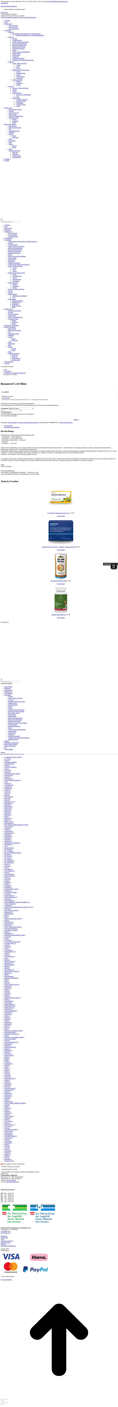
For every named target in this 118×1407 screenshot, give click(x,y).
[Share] (3, 1402)
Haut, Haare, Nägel (13, 713)
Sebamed (7, 1085)
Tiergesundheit (8, 749)
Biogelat (7, 811)
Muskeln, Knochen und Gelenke (17, 723)
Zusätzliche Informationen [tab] (12, 427)
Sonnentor (8, 1101)
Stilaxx (7, 1110)
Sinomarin (8, 1096)
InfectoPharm (8, 923)
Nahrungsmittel (12, 422)
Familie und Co (12, 703)
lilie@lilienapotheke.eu (61, 1)
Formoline (8, 885)
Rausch (7, 1045)
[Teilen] (5, 1399)
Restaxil (7, 1052)
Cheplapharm (8, 831)
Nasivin (7, 983)
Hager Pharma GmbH (11, 910)
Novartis (7, 993)
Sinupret (7, 1098)
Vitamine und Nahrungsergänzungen (28, 422)
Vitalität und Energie (14, 736)
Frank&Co (8, 887)
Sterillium (7, 1108)
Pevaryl (7, 1027)
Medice (7, 966)
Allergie (10, 696)
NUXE (7, 999)
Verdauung (11, 734)
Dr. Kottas (8, 856)
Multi (6, 974)
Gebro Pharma (9, 895)
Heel (6, 915)
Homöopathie (12, 714)
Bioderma (7, 810)
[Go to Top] (59, 1397)
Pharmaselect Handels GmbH (13, 1030)
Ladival (7, 945)
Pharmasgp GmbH (10, 1032)
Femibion (7, 882)
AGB (2, 1239)
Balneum (7, 798)
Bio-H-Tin (8, 808)
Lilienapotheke (10, 951)
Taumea (7, 1119)
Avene (7, 793)
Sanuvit (7, 1080)
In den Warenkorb (6, 412)
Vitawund (7, 1151)
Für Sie (10, 708)
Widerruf (3, 1244)
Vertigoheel (8, 1142)
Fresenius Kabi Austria (11, 889)
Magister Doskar (9, 961)
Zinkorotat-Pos (9, 1161)
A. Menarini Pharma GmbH (13, 757)
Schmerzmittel (12, 731)
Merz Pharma (9, 969)
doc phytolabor (9, 848)
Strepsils (7, 1111)
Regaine (7, 1049)
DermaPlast (8, 836)
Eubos (7, 877)
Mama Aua (8, 963)
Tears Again (8, 1121)
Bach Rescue (8, 797)
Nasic (6, 981)
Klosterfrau (8, 933)
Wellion (7, 1156)
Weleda (7, 1154)
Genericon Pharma (10, 897)
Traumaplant (8, 1134)
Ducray (7, 864)
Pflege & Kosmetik (10, 746)
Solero (6, 1100)
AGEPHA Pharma (10, 767)
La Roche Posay (10, 943)
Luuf (6, 958)
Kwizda (7, 937)
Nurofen (7, 994)
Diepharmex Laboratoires (12, 843)
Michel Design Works (10, 744)
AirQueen (7, 770)
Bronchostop (9, 823)
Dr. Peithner (8, 859)
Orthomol (8, 1012)
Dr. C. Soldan (9, 851)
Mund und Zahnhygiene (15, 719)
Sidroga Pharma (10, 1088)
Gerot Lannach (9, 900)
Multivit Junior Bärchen (59, 614)
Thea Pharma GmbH (11, 1129)
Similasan (8, 1093)
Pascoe (7, 1021)
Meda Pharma (9, 965)
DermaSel (7, 838)
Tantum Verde (9, 1116)
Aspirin (7, 790)
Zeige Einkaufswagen (7, 6)
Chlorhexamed (9, 833)
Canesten (7, 828)
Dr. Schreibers (9, 862)
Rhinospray (8, 1054)
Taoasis (7, 1118)
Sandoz (7, 1068)
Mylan (6, 979)
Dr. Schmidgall (9, 861)
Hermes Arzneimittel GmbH (13, 918)
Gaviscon (7, 894)
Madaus (7, 960)
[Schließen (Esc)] (7, 1399)
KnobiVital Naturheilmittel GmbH (14, 935)
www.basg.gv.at (5, 1231)
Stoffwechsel (12, 733)
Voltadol (7, 1152)
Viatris (6, 1144)
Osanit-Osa (8, 1014)
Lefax (6, 948)
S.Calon (7, 1062)
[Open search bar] (2, 219)
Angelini (7, 783)
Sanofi (7, 1072)
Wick (6, 1157)
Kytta (6, 938)
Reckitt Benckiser (10, 1047)
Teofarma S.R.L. (9, 1124)
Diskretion (7, 688)
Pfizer (6, 1029)
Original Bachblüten (10, 1011)
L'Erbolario (8, 940)
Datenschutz (4, 1237)
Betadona (7, 805)
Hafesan (7, 909)
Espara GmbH (9, 876)
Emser (6, 872)
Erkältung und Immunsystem (16, 701)
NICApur (7, 986)
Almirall (7, 777)
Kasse (15, 6)
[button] (17, 414)
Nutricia (7, 996)
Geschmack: (4, 408)
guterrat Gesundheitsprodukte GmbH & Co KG (18, 907)
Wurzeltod (8, 1159)
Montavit (8, 973)
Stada (6, 1105)
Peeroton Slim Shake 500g (59, 581)
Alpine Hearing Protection (12, 780)
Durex (6, 867)
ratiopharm (8, 1044)
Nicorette (8, 988)
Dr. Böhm (8, 849)
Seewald (7, 1086)
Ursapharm (8, 1138)
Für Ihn (10, 706)
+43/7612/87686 (49, 1)
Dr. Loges (7, 857)
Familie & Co (8, 691)
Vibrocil (7, 1146)
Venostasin (8, 1141)
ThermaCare (8, 1131)
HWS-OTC (8, 922)
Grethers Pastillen (10, 904)
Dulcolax (7, 866)
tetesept (7, 1128)
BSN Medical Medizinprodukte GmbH (16, 825)
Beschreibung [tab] (8, 425)
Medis (7, 968)
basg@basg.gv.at (6, 1233)
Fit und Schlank (12, 705)
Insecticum (8, 925)
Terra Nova (8, 1126)
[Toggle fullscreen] (5, 1402)
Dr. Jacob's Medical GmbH (12, 853)
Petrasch (7, 1026)
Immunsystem (12, 716)
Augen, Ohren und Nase (15, 698)
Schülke (7, 1082)
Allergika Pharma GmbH (12, 773)
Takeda (7, 1114)
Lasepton (7, 946)
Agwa (6, 768)
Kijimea (7, 932)
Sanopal (7, 1073)
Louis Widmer (9, 956)
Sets (5, 747)
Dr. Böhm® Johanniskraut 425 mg (57, 513)
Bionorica (7, 815)
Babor (7, 795)
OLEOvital (8, 1002)
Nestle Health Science (66, 422)
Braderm (7, 820)
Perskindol (8, 1024)
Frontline (8, 890)
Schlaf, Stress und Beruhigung (17, 729)
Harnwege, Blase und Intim (16, 711)
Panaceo (7, 1017)
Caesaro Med (8, 826)
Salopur (7, 1065)
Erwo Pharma (9, 874)
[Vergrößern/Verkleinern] (1, 1399)
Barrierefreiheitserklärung (8, 1246)
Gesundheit (7, 695)
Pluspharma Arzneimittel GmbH (14, 1037)
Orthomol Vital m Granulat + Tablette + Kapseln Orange (58, 547)
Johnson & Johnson (11, 928)
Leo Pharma (8, 950)
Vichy (7, 1147)
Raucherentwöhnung (14, 726)
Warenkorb (4, 3)
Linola (6, 953)
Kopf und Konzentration (15, 718)
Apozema (8, 787)
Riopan (7, 1057)
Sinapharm (8, 1095)
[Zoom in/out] (7, 1402)
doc (6, 846)
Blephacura (8, 818)
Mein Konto (4, 12)
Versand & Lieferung (7, 1241)
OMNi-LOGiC (9, 1007)
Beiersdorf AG (9, 801)
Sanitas (7, 1070)
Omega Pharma (9, 1004)
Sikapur (7, 1091)
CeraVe (7, 829)
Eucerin (7, 879)
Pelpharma (8, 1022)
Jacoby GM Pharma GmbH (13, 927)
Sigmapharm (9, 1090)
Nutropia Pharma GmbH (12, 998)
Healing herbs (9, 913)
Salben (10, 728)
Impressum (4, 1236)
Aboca (6, 760)
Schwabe (8, 1083)
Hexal (6, 920)
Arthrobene (8, 788)
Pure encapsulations (11, 1042)
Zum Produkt (61, 516)
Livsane (7, 955)
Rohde (6, 1060)
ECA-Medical (9, 871)
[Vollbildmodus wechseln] (3, 1399)
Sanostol (7, 1075)
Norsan (7, 991)
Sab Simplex (8, 1063)
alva (6, 782)
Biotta (6, 816)
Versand (7, 398)
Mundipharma (9, 976)
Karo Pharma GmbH (11, 930)
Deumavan (8, 841)
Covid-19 (11, 700)
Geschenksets (8, 693)
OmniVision (8, 1009)
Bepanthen (8, 803)
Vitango (7, 1149)
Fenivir (7, 884)
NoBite (7, 989)
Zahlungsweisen (5, 1242)
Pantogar (7, 1019)
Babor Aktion (8, 686)
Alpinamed (8, 778)
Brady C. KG (8, 821)
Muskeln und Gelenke (14, 721)
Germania (7, 899)
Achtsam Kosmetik (10, 762)
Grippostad (8, 905)
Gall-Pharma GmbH (10, 892)
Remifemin (8, 1050)
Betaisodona (8, 806)
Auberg (7, 792)
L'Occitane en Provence (12, 941)
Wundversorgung (13, 739)
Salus (6, 1067)
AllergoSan (8, 775)
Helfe (6, 917)
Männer (6, 741)
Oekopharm (8, 1001)
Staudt (6, 1106)
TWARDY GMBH (10, 1136)
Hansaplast (8, 912)
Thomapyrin (8, 1133)
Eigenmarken (8, 690)
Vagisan (7, 1139)
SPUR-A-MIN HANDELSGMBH (15, 1103)
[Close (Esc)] (1, 1402)
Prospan (7, 1040)
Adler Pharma (9, 764)
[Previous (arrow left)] (1, 1404)
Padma (6, 1016)
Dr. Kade (7, 854)
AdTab (7, 765)
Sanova (7, 1077)
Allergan (7, 772)
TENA (7, 1123)
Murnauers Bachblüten (11, 978)
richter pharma (9, 1055)
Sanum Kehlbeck (10, 1078)
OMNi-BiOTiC (9, 1006)
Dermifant (7, 839)
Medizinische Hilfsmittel (11, 742)
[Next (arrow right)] (3, 1404)
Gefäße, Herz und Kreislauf (16, 710)
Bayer (7, 800)
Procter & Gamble (10, 1039)
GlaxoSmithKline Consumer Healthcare (17, 902)
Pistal (6, 1035)
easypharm (8, 869)
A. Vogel (7, 759)
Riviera (7, 1058)
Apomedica (8, 785)
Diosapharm (8, 844)
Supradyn (8, 1113)
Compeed (7, 834)
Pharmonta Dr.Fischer (11, 1034)
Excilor (7, 881)
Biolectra (7, 813)
